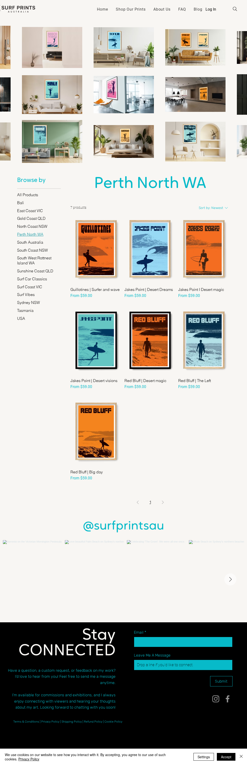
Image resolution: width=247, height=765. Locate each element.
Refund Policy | (94, 721)
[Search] (235, 9)
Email (140, 632)
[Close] (241, 756)
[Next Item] (230, 579)
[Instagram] (215, 699)
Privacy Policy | (51, 721)
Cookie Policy (113, 721)
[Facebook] (227, 699)
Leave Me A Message (152, 655)
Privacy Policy (28, 759)
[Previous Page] (138, 502)
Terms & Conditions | (27, 721)
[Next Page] (163, 502)
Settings (204, 756)
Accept (226, 756)
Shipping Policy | (73, 721)
